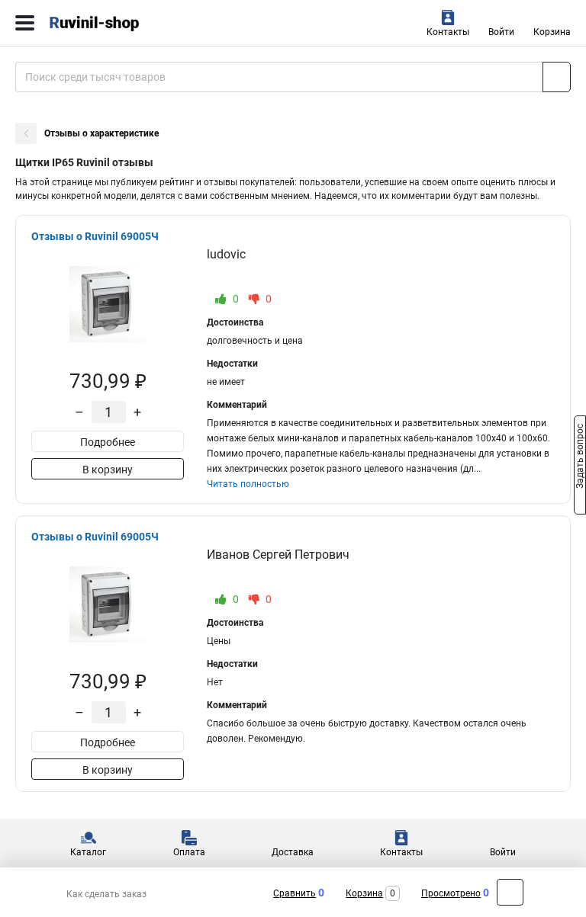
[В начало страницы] (510, 892)
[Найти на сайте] (557, 77)
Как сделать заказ (106, 894)
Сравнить (294, 893)
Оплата (189, 852)
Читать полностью (248, 484)
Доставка (293, 852)
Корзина (552, 32)
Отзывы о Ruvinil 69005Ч (95, 236)
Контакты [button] (448, 32)
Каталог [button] (88, 852)
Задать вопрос (580, 457)
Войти (501, 32)
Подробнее (107, 442)
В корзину (107, 469)
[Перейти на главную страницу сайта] (114, 23)
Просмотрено (451, 893)
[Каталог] (24, 22)
